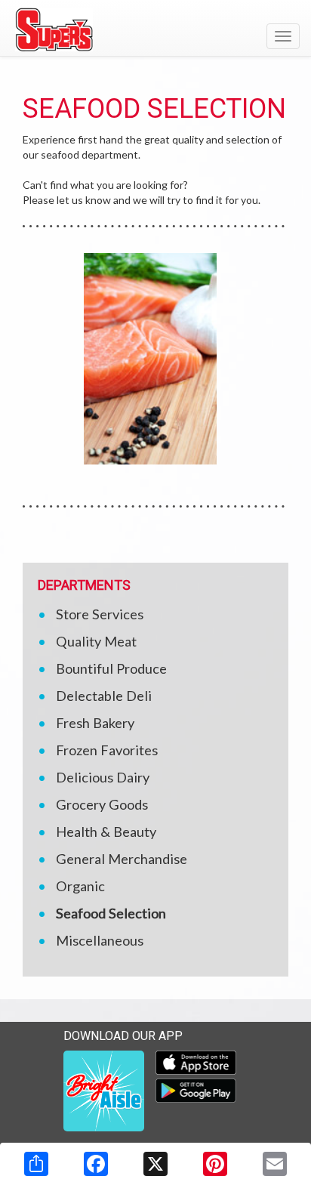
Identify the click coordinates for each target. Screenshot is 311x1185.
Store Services (99, 614)
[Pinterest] (215, 1164)
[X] (155, 1164)
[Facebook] (96, 1164)
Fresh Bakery (95, 722)
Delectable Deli (104, 695)
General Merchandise (121, 858)
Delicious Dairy (102, 777)
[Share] (36, 1164)
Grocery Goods (102, 804)
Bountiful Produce (111, 668)
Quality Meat (96, 641)
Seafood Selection (111, 913)
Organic (80, 886)
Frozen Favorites (107, 750)
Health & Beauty (106, 831)
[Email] (275, 1164)
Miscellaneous (99, 940)
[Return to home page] (155, 29)
